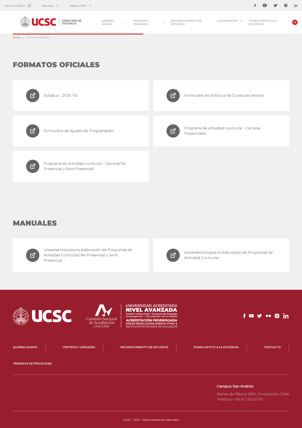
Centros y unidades (79, 347)
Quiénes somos (25, 347)
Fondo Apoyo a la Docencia (263, 22)
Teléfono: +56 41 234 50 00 (240, 399)
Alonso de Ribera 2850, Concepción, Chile (253, 394)
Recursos (47, 5)
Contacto (272, 347)
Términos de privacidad (32, 363)
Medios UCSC (78, 5)
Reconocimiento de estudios (144, 347)
